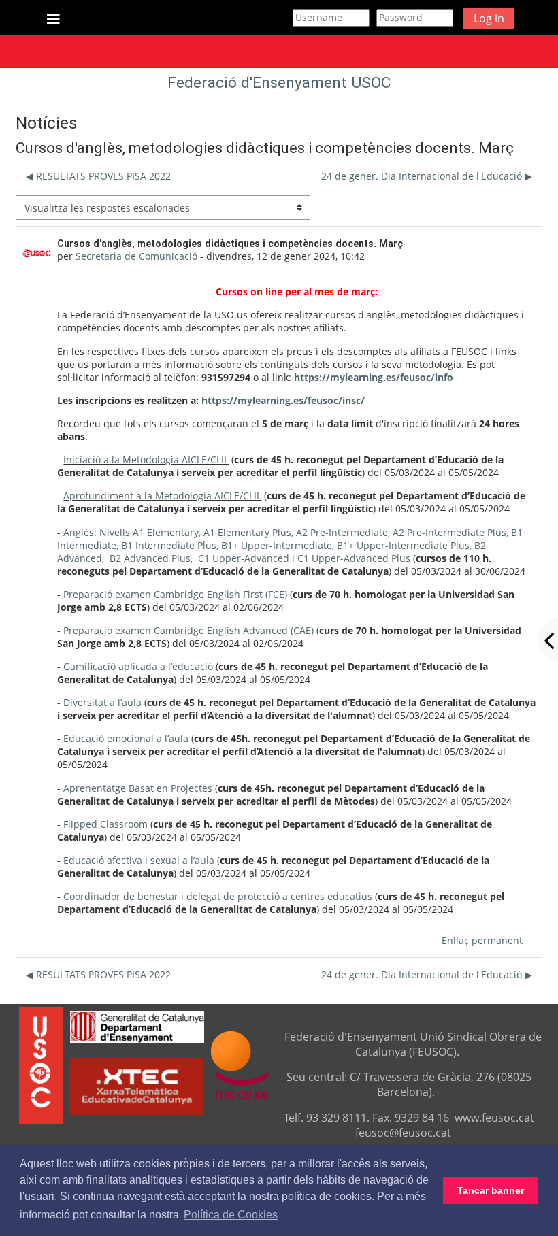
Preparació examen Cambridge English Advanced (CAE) (188, 630)
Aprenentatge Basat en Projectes (137, 788)
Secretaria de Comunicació (136, 256)
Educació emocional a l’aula (125, 738)
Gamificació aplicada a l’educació (138, 666)
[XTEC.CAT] (136, 1110)
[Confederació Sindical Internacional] (240, 1064)
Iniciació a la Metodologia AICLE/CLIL (146, 459)
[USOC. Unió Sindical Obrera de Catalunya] (41, 1064)
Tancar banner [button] (490, 1190)
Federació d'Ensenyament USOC (279, 82)
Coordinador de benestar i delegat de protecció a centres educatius (217, 896)
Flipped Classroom (105, 824)
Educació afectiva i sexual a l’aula (138, 860)
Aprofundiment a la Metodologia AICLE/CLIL (162, 495)
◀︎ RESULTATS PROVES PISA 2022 (98, 175)
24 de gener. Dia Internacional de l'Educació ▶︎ (426, 175)
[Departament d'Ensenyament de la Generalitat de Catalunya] (137, 1025)
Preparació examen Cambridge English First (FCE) (175, 594)
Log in (489, 18)
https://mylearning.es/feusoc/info (373, 377)
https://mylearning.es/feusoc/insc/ (283, 400)
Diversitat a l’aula (102, 702)
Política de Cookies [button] (231, 1214)
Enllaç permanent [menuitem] (482, 940)
